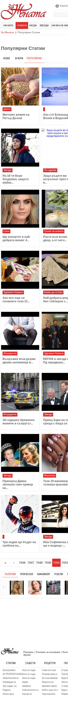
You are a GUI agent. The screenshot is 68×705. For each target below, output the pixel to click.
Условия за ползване (48, 652)
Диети (7, 109)
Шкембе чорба (49, 686)
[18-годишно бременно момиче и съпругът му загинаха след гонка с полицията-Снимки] (20, 392)
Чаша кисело (48, 694)
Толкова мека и (49, 674)
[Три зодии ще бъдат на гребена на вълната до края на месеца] (20, 514)
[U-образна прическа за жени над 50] (35, 588)
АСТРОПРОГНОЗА (11, 674)
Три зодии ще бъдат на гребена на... (19, 544)
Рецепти (49, 663)
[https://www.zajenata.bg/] (10, 651)
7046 (22, 562)
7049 (48, 562)
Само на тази (49, 670)
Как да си (27, 694)
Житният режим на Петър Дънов (16, 116)
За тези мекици (50, 678)
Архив (27, 655)
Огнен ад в (8, 694)
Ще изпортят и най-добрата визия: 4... (16, 238)
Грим (6, 231)
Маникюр (49, 475)
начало (8, 25)
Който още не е (50, 690)
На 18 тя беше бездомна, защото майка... (16, 179)
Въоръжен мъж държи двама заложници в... (19, 360)
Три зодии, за (10, 686)
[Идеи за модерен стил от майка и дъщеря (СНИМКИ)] (53, 588)
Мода (33, 25)
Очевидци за (9, 682)
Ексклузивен (9, 670)
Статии (11, 663)
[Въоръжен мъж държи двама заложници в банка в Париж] (20, 331)
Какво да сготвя (53, 292)
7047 (31, 562)
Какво (25, 682)
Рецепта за (47, 682)
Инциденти (10, 353)
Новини (22, 25)
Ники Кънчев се (11, 678)
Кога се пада (28, 670)
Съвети (30, 663)
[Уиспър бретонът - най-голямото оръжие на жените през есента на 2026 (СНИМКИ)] (17, 588)
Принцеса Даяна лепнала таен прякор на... (18, 484)
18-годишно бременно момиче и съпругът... (19, 421)
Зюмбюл (26, 686)
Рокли (58, 574)
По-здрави (50, 170)
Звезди (44, 25)
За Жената (7, 32)
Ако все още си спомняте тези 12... (16, 299)
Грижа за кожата (53, 231)
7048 (39, 562)
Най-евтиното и (30, 690)
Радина (7, 690)
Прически (26, 574)
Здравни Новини (13, 292)
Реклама (28, 652)
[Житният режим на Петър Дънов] (20, 87)
